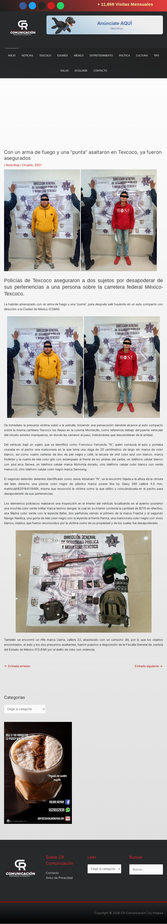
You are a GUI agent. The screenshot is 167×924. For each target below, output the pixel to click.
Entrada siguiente (149, 666)
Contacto (52, 873)
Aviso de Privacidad (59, 878)
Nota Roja (12, 165)
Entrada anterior (17, 666)
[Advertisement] (83, 120)
